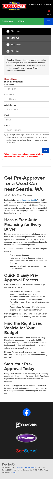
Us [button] (7, 21)
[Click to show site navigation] (48, 21)
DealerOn (20, 467)
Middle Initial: (10, 105)
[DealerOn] (9, 464)
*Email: (7, 115)
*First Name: (9, 84)
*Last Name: (9, 95)
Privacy (34, 467)
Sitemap (27, 467)
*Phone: (7, 125)
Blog (14, 472)
